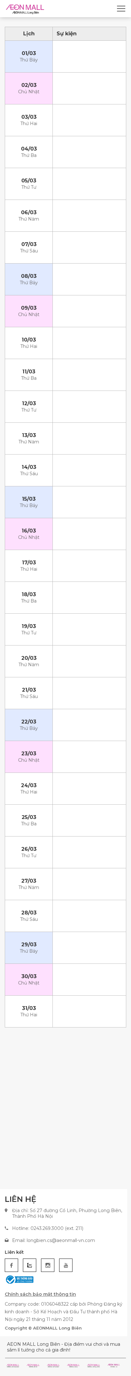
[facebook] (11, 1265)
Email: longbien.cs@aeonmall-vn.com (53, 1240)
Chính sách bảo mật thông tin (40, 1294)
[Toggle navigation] (121, 8)
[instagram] (47, 1265)
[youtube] (65, 1265)
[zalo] (29, 1265)
